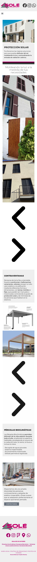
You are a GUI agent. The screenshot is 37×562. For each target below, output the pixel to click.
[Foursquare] (18, 535)
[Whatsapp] (34, 5)
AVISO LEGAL (5, 551)
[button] (2, 13)
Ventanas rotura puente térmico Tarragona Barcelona (20, 544)
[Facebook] (25, 5)
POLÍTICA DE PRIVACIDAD (18, 551)
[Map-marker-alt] (23, 535)
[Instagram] (29, 5)
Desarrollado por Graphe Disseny (18, 554)
